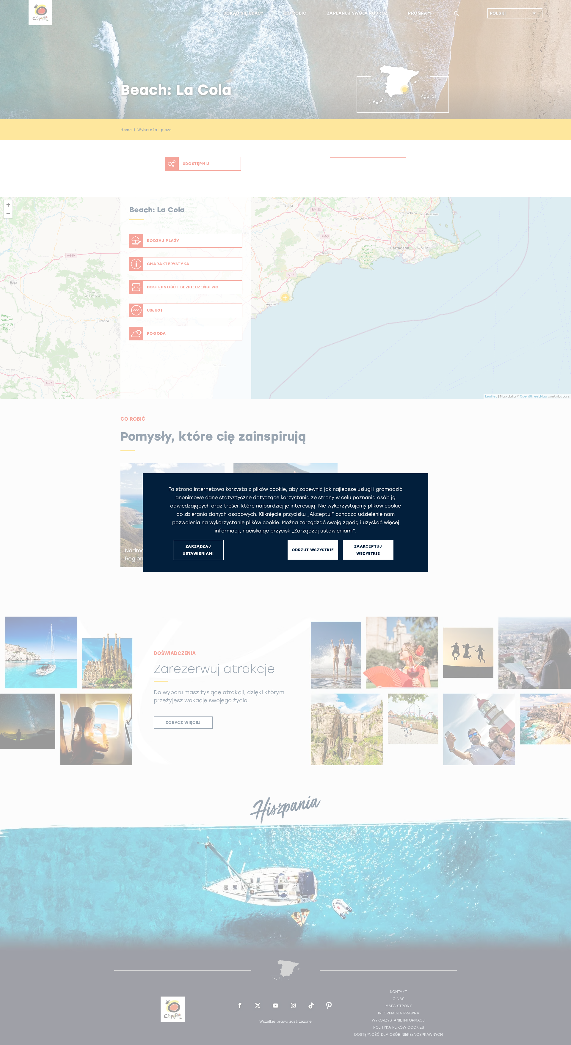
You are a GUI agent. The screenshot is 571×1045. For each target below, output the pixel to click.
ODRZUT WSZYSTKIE (313, 550)
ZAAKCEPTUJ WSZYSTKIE (368, 549)
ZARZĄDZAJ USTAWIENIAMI (198, 549)
